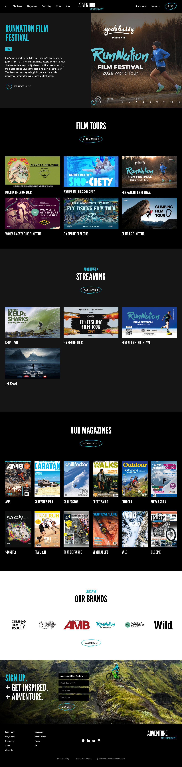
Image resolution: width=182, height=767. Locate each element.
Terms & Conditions (82, 758)
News (170, 6)
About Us (9, 750)
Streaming (46, 6)
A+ (6, 6)
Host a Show (141, 6)
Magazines (32, 6)
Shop (58, 6)
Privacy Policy (63, 758)
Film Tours (17, 6)
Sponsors (155, 6)
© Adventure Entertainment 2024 (111, 758)
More (68, 6)
